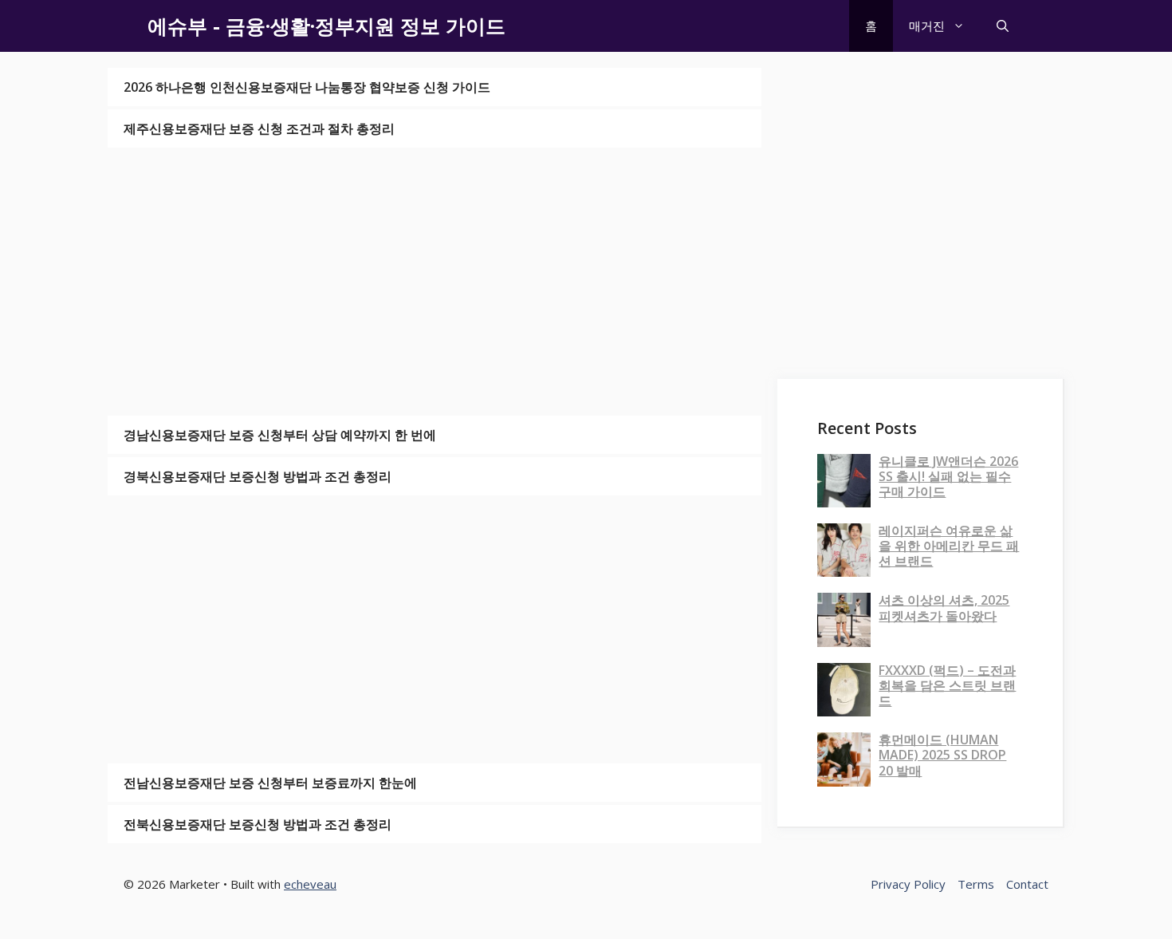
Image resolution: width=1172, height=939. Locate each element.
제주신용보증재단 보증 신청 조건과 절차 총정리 (259, 128)
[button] (1003, 26)
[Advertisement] (434, 281)
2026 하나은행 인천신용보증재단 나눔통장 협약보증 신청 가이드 (307, 87)
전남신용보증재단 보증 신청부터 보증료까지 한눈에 (270, 782)
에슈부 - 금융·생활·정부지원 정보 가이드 (326, 25)
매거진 (927, 26)
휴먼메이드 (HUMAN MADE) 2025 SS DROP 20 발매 (942, 755)
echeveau (310, 884)
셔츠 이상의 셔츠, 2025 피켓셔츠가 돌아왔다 (944, 607)
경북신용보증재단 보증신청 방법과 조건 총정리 (257, 476)
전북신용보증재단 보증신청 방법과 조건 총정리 (257, 824)
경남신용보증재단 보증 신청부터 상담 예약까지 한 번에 (280, 435)
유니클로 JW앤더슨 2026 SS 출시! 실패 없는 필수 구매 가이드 (948, 476)
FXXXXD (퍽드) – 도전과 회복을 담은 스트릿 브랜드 (947, 685)
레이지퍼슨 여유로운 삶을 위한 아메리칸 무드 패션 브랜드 (949, 546)
